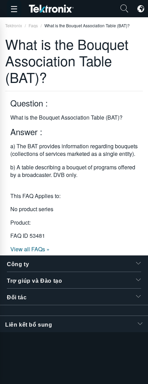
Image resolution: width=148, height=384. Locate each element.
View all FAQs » (30, 249)
